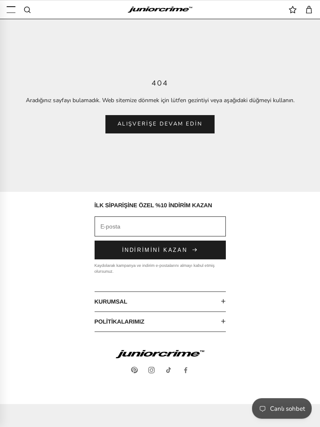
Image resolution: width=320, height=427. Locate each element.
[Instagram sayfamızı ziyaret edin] (151, 370)
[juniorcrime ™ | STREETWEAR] (160, 9)
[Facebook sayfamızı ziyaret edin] (186, 370)
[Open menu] (11, 9)
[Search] (27, 9)
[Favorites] (292, 9)
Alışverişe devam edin (160, 124)
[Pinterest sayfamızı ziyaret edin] (134, 370)
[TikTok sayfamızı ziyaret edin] (168, 370)
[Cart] (309, 9)
